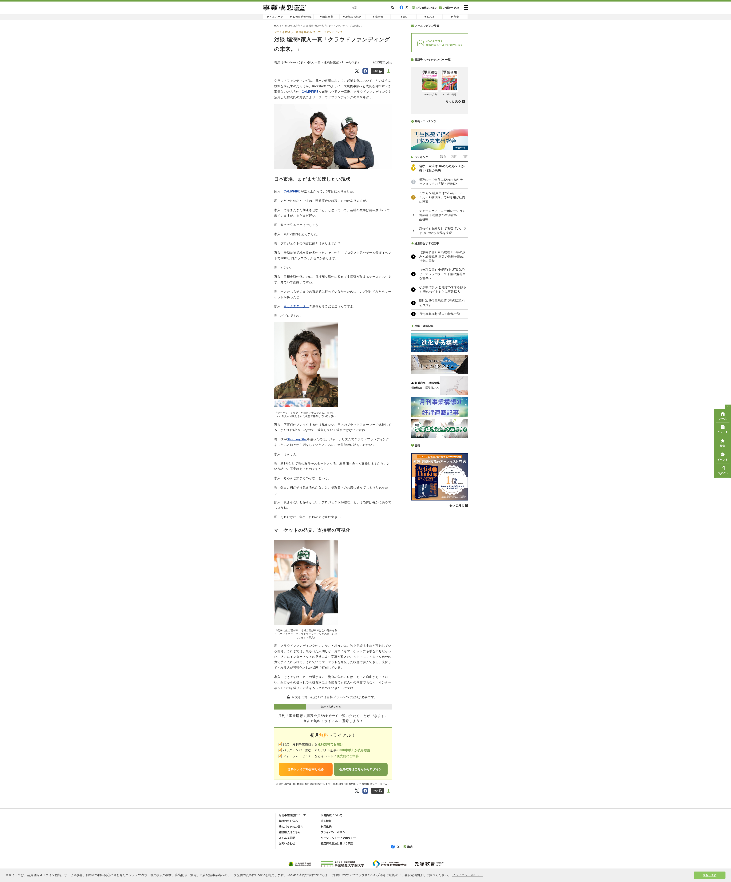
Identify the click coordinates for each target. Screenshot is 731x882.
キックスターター (296, 306)
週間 (454, 156)
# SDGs (429, 16)
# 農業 (455, 16)
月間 (465, 156)
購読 (410, 846)
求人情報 (326, 821)
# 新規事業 (326, 16)
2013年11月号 (292, 25)
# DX (404, 16)
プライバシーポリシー (334, 832)
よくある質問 (287, 838)
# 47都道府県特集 (301, 16)
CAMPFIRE (310, 91)
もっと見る (453, 101)
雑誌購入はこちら (290, 832)
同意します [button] (709, 875)
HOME (277, 25)
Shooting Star (297, 439)
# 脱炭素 (378, 16)
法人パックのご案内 (291, 826)
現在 (443, 156)
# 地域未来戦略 (352, 16)
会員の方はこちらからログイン (360, 769)
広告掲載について (331, 815)
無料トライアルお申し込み (305, 769)
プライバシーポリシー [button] (467, 875)
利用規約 (326, 826)
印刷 (375, 71)
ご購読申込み (451, 7)
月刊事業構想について (292, 815)
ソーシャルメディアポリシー (338, 838)
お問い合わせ (287, 843)
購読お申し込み (288, 821)
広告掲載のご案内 (426, 7)
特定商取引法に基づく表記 (337, 843)
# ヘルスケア (275, 16)
